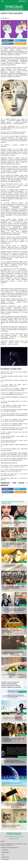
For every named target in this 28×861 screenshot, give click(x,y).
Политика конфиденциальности (10, 847)
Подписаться (22, 1)
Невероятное (5, 857)
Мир (3, 854)
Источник (2, 495)
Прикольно (5, 849)
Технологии (5, 859)
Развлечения (5, 852)
